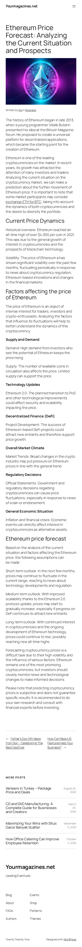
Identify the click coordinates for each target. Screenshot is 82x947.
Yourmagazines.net (22, 6)
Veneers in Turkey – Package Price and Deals (28, 790)
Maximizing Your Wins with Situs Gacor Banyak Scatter (31, 825)
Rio (20, 110)
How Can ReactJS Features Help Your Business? (60, 743)
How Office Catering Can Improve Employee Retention (32, 841)
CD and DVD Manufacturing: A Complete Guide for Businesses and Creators (31, 808)
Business (30, 110)
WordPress (70, 939)
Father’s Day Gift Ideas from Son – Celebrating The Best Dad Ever (24, 743)
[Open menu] (74, 6)
